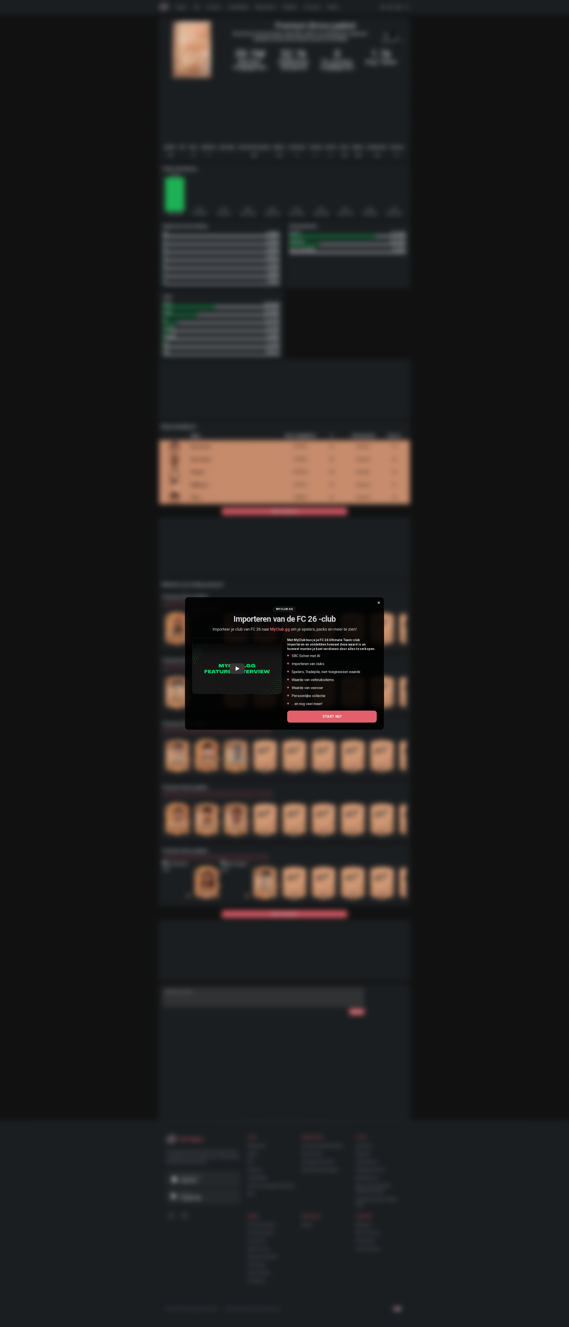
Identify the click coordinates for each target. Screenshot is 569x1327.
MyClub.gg (280, 629)
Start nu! (332, 716)
